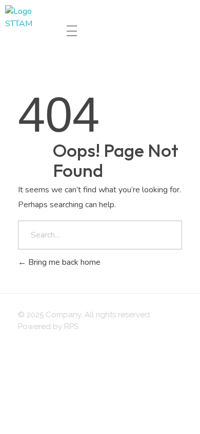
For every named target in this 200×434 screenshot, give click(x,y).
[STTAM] (30, 31)
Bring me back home (63, 262)
